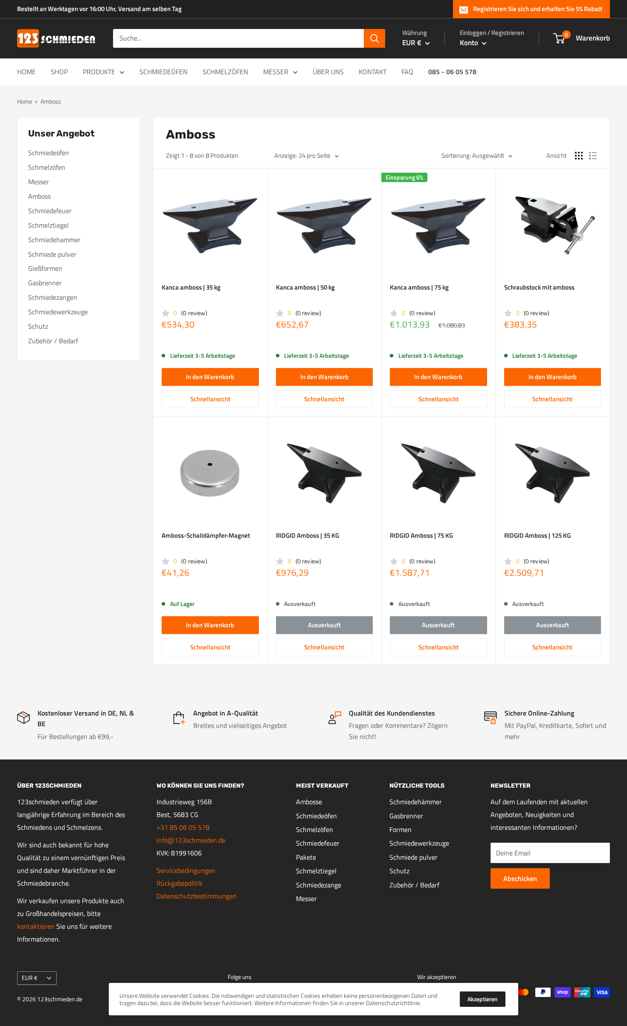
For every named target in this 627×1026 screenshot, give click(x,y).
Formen (400, 829)
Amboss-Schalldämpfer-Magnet (206, 535)
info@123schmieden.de (191, 840)
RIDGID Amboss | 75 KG (421, 535)
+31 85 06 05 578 (183, 827)
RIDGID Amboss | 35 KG (307, 535)
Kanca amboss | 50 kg (305, 287)
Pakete (306, 857)
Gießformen (45, 268)
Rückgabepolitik (180, 883)
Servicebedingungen (186, 870)
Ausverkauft (324, 625)
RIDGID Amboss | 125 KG (537, 535)
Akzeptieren (482, 998)
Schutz (38, 326)
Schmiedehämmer (415, 802)
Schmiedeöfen (163, 72)
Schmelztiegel (48, 225)
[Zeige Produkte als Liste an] (593, 155)
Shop (59, 72)
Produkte (99, 72)
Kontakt (372, 72)
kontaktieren (36, 926)
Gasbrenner (45, 283)
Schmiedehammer (54, 240)
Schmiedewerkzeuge (58, 312)
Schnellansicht (210, 399)
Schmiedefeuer (50, 211)
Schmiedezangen (52, 297)
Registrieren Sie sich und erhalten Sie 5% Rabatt (537, 9)
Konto (470, 42)
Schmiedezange (318, 885)
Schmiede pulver (52, 254)
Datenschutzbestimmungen (197, 896)
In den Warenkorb (210, 377)
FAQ (407, 72)
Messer (275, 72)
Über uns (328, 72)
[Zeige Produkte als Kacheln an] (579, 155)
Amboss (39, 196)
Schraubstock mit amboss (539, 287)
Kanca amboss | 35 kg (191, 287)
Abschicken (520, 878)
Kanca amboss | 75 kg (419, 287)
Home (26, 72)
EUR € (30, 978)
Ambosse (309, 802)
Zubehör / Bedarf (53, 341)
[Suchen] (374, 38)
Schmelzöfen (225, 72)
